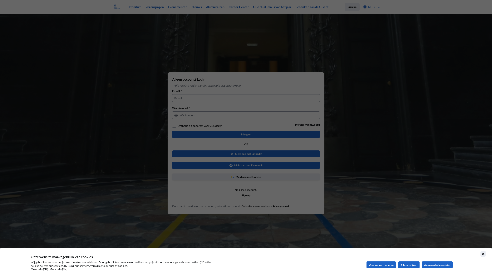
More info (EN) (58, 269)
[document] (246, 262)
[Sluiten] (483, 254)
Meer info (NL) (39, 269)
